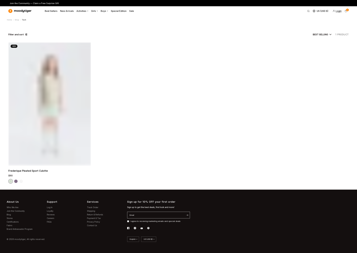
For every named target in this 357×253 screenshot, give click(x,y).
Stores (10, 218)
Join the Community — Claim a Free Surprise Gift (34, 3)
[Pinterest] (150, 228)
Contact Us (92, 225)
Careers (50, 218)
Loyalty (50, 211)
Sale (131, 11)
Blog (9, 214)
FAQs (49, 222)
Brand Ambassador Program (19, 229)
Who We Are (12, 207)
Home (9, 20)
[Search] (308, 11)
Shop (17, 20)
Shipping (91, 211)
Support (52, 202)
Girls (93, 11)
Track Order (92, 207)
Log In (49, 207)
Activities (81, 11)
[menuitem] (51, 11)
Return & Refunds (95, 214)
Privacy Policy (93, 222)
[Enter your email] (187, 215)
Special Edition (118, 11)
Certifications (13, 222)
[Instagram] (137, 228)
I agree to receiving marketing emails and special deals (155, 221)
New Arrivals (67, 11)
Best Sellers (51, 11)
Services (93, 202)
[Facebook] (130, 228)
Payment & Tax (94, 218)
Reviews (51, 214)
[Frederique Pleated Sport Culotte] (49, 104)
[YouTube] (144, 228)
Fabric (9, 225)
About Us (13, 202)
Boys (103, 11)
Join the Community (16, 211)
